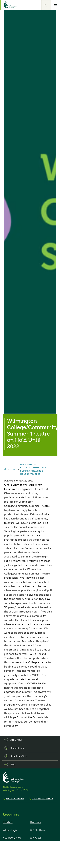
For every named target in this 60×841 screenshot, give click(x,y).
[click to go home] (6, 5)
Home (5, 469)
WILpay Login (10, 830)
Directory (7, 821)
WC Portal (35, 838)
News (13, 469)
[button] (46, 5)
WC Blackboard (38, 830)
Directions (35, 821)
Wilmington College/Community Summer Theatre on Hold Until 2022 (33, 469)
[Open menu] (56, 5)
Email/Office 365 (12, 838)
